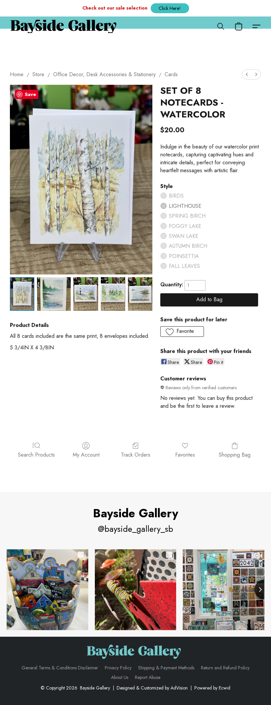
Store (38, 74)
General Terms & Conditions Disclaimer (59, 667)
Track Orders (135, 455)
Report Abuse (147, 677)
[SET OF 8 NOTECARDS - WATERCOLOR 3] (113, 294)
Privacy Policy (118, 667)
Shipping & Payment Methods (166, 667)
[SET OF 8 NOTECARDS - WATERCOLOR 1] (54, 294)
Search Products (36, 455)
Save (30, 94)
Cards (171, 74)
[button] (170, 8)
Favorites (185, 455)
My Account (86, 455)
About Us (119, 677)
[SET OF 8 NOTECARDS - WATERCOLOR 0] (22, 294)
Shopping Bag (235, 455)
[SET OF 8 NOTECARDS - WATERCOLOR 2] (85, 294)
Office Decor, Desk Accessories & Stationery (104, 74)
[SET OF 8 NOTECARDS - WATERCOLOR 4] (140, 294)
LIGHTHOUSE (185, 206)
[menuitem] (247, 74)
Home (16, 74)
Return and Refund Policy (225, 667)
